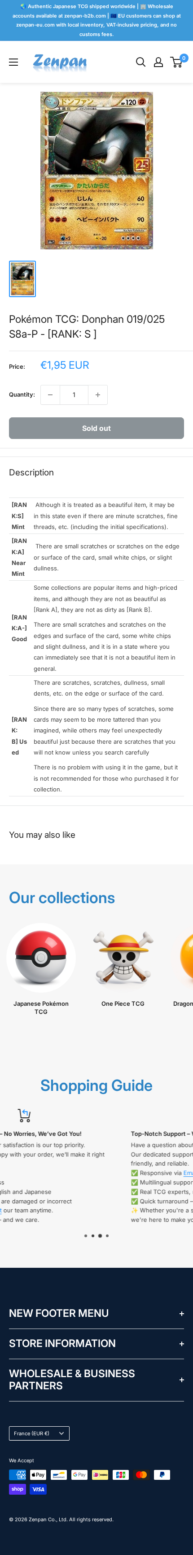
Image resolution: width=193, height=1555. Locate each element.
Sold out (96, 428)
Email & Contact (88, 1172)
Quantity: (22, 394)
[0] (176, 62)
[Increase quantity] (97, 394)
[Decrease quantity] (50, 394)
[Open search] (141, 62)
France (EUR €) (31, 1433)
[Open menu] (13, 62)
